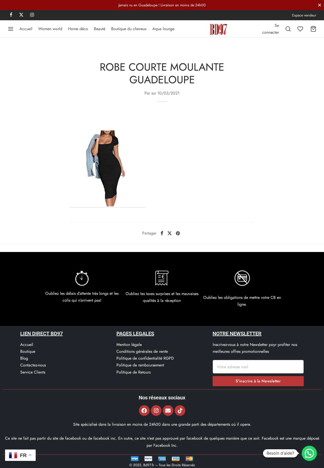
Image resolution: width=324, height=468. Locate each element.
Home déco (78, 29)
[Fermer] (319, 5)
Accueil (25, 29)
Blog (24, 358)
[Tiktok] (180, 410)
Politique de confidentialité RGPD (145, 358)
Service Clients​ (32, 372)
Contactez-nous (33, 365)
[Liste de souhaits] (300, 29)
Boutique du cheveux (129, 29)
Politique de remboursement (140, 365)
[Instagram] (32, 15)
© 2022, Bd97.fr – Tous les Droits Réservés (162, 464)
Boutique (27, 351)
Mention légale (129, 344)
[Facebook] (11, 15)
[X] (21, 15)
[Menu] (11, 28)
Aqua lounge (163, 29)
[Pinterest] (178, 233)
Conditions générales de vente (142, 351)
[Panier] (313, 29)
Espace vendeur (304, 15)
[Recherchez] (288, 29)
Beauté (99, 29)
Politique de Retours (133, 372)
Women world (50, 29)
